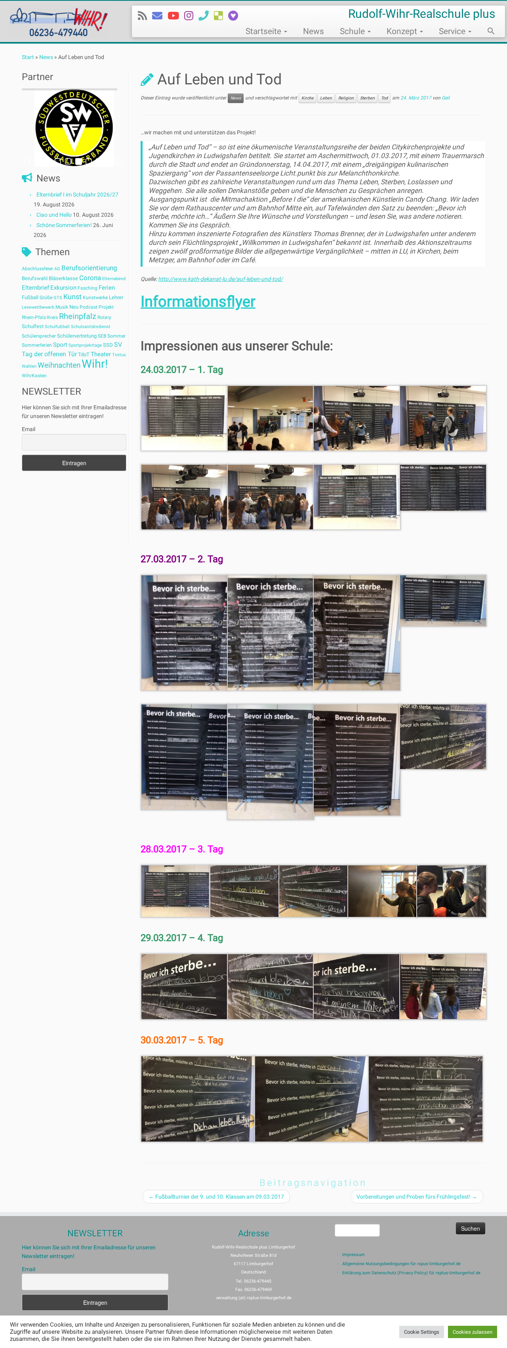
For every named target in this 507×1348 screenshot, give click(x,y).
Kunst (72, 297)
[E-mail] (160, 16)
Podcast (88, 307)
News (313, 31)
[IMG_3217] (271, 496)
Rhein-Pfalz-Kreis (40, 317)
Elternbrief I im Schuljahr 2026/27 (77, 194)
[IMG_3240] (245, 891)
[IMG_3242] (382, 891)
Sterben (367, 98)
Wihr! (95, 363)
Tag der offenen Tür (49, 354)
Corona (90, 278)
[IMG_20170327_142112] (271, 632)
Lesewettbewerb (38, 307)
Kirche (307, 98)
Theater (101, 354)
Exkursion (63, 287)
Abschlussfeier (37, 268)
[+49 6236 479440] (206, 16)
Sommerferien (37, 345)
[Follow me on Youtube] (176, 16)
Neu (73, 307)
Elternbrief (35, 287)
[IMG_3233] (443, 736)
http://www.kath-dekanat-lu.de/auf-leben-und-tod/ (220, 279)
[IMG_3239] (176, 891)
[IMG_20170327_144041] (271, 761)
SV (118, 344)
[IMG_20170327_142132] (357, 632)
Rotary (104, 317)
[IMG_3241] (313, 891)
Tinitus (119, 354)
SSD (108, 345)
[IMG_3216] (185, 496)
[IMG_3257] (271, 986)
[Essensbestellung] (221, 16)
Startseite (264, 31)
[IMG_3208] (185, 417)
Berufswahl (35, 278)
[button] (487, 32)
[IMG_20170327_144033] (185, 756)
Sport (60, 344)
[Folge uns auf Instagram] (191, 16)
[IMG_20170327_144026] (443, 600)
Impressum (353, 1254)
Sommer (116, 336)
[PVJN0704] (443, 487)
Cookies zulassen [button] (472, 1332)
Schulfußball (57, 326)
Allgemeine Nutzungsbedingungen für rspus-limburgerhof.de (401, 1263)
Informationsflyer (198, 301)
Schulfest (33, 326)
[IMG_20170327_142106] (185, 632)
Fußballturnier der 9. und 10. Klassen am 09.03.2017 (216, 1196)
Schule (353, 31)
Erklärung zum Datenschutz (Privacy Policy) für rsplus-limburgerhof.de (411, 1272)
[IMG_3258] (357, 986)
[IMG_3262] (198, 1098)
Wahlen (29, 366)
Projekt (106, 307)
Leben (326, 98)
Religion (346, 98)
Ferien (107, 287)
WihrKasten (34, 375)
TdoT (84, 354)
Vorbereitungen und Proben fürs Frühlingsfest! (416, 1196)
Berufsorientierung (89, 268)
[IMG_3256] (185, 986)
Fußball (30, 297)
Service (453, 31)
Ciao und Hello (54, 215)
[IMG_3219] (357, 496)
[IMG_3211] (271, 417)
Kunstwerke (95, 297)
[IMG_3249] (451, 891)
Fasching (87, 288)
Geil (446, 98)
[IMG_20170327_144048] (357, 759)
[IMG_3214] (443, 417)
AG (57, 268)
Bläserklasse (63, 278)
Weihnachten (59, 365)
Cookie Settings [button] (421, 1332)
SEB (102, 336)
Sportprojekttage (85, 345)
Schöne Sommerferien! (64, 225)
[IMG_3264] (425, 1098)
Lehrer (116, 297)
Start (28, 57)
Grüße (46, 297)
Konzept (403, 31)
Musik (61, 307)
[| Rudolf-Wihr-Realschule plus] (58, 21)
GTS (57, 297)
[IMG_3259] (443, 986)
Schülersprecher (39, 336)
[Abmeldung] (235, 16)
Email (28, 429)
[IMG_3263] (312, 1098)
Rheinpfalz (77, 316)
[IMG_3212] (357, 417)
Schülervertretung (77, 336)
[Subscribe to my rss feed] (145, 16)
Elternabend (114, 278)
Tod (384, 98)
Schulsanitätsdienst (91, 326)
